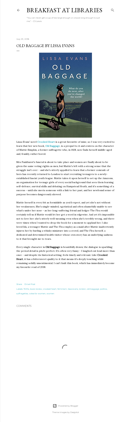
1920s (26, 289)
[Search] (113, 9)
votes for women (37, 293)
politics (103, 289)
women (50, 293)
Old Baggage (52, 145)
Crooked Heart (46, 141)
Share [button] (19, 284)
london (82, 289)
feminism (62, 289)
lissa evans (73, 289)
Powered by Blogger (68, 406)
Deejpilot (74, 412)
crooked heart (49, 289)
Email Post (30, 284)
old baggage (93, 289)
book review (36, 289)
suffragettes (22, 293)
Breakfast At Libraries (64, 10)
